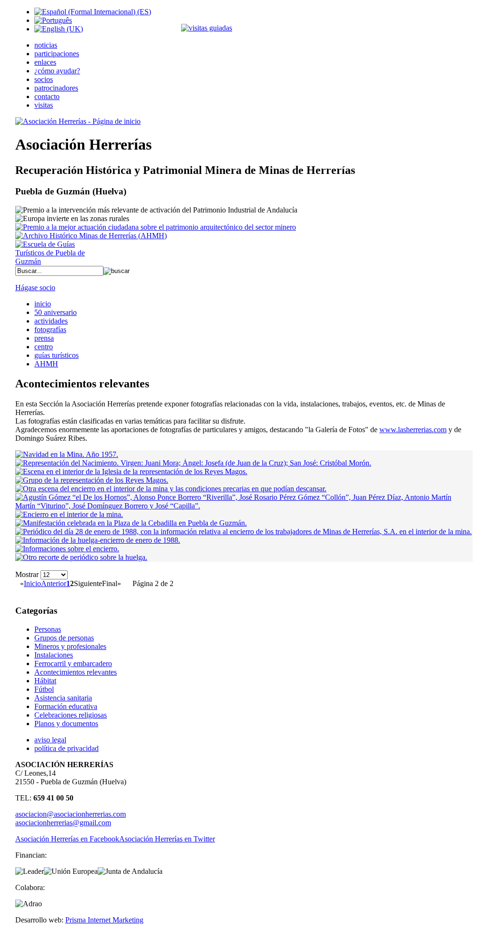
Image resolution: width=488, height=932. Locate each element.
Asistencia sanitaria (63, 698)
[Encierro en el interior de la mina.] (69, 514)
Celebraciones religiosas (70, 715)
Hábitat (45, 681)
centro (43, 347)
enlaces (45, 62)
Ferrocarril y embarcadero (73, 663)
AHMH (46, 364)
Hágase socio (35, 288)
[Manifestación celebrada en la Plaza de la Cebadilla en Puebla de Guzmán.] (131, 523)
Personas (47, 629)
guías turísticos (56, 355)
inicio (42, 304)
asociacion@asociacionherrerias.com (70, 814)
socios (43, 79)
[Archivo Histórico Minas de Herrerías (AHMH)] (91, 236)
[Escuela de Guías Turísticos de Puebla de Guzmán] (53, 261)
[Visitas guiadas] (206, 28)
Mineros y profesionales (70, 646)
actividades (51, 321)
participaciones (56, 54)
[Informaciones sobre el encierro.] (67, 549)
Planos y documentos (66, 723)
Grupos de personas (64, 638)
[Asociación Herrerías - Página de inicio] (78, 121)
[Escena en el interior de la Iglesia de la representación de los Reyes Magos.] (131, 471)
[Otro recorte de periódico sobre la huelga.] (81, 557)
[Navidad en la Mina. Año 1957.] (66, 454)
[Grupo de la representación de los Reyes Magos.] (91, 480)
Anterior (53, 583)
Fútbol (44, 689)
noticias (45, 45)
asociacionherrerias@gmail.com (63, 823)
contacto (47, 96)
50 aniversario (55, 312)
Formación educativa (65, 706)
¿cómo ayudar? (57, 71)
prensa (44, 338)
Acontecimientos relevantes (75, 672)
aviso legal (50, 740)
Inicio (32, 583)
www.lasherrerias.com (413, 429)
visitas (43, 105)
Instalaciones (53, 655)
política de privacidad (66, 748)
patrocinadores (56, 88)
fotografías (50, 329)
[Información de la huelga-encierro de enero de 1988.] (97, 540)
